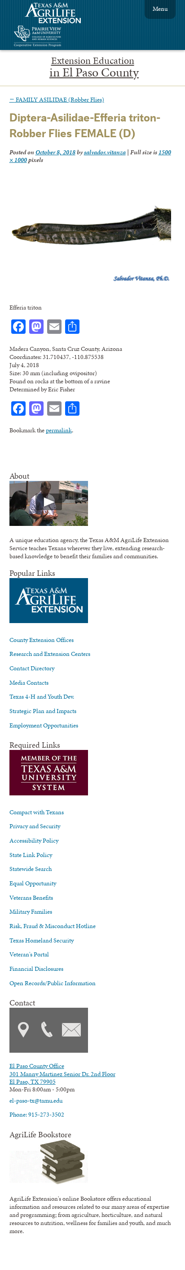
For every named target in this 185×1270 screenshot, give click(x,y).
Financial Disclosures (36, 968)
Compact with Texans (36, 812)
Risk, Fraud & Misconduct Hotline (52, 925)
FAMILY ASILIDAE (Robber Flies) (56, 99)
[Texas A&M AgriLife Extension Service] (59, 14)
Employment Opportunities (43, 725)
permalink (59, 430)
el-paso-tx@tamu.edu (35, 1100)
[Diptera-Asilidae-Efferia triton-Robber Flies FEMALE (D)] (90, 281)
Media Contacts (28, 682)
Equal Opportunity (32, 883)
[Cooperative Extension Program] (62, 37)
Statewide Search (30, 868)
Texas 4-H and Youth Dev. (41, 696)
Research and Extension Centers (49, 653)
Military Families (30, 911)
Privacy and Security (34, 825)
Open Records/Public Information (52, 982)
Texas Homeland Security (41, 940)
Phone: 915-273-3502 (36, 1114)
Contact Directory (31, 668)
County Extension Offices (41, 639)
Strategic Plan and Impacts (42, 710)
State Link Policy (30, 854)
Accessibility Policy (33, 840)
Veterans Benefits (31, 897)
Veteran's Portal (29, 954)
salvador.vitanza (105, 152)
